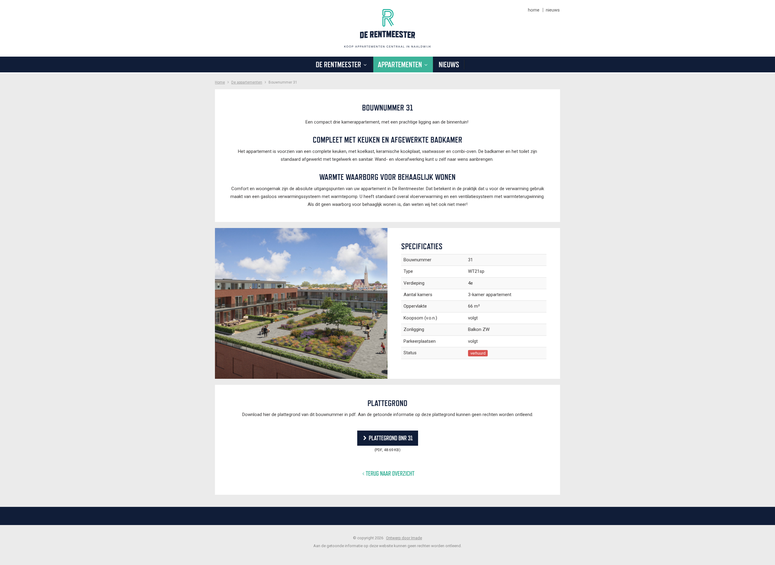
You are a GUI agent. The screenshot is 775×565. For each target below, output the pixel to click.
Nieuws (449, 64)
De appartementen (246, 82)
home (533, 10)
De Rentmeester (339, 64)
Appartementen (401, 64)
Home (220, 82)
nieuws (553, 10)
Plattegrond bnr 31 (391, 438)
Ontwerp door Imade (404, 538)
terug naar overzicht (390, 473)
